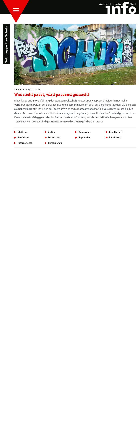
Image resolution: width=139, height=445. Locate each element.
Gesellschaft (115, 132)
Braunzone (84, 132)
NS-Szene (23, 132)
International (25, 142)
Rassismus (115, 137)
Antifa (51, 132)
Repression (84, 137)
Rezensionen (55, 142)
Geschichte (23, 137)
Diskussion (54, 137)
